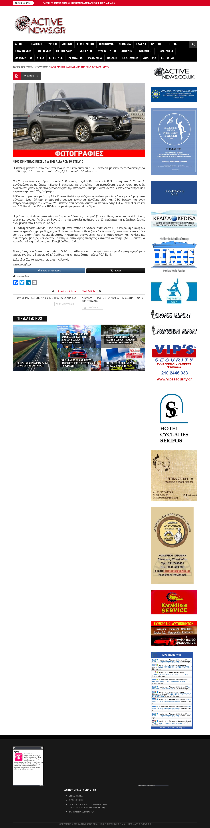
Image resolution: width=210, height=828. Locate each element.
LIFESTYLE (56, 58)
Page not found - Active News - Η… (171, 688)
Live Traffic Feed (172, 654)
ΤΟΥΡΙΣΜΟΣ (43, 51)
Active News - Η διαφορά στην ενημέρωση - (171, 661)
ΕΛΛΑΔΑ (141, 44)
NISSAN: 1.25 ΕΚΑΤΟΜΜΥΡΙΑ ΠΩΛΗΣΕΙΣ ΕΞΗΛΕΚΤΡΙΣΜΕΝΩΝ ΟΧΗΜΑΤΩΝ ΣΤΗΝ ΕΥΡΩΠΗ (120, 340)
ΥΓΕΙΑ (40, 58)
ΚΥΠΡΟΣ (156, 44)
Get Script (162, 728)
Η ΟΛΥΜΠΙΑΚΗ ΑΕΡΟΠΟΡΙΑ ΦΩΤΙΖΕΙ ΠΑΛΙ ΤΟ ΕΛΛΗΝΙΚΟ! (45, 297)
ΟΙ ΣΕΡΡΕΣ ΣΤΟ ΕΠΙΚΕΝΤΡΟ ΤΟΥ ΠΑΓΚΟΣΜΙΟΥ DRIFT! (121, 364)
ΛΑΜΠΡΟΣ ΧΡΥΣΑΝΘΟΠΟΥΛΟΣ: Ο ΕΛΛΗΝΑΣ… (171, 674)
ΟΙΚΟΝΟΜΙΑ (106, 44)
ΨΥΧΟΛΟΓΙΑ (75, 58)
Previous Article (67, 291)
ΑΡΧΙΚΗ (19, 44)
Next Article (88, 291)
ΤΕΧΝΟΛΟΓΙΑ (165, 51)
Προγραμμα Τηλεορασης (146, 785)
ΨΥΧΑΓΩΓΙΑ (95, 58)
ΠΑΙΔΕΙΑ (112, 58)
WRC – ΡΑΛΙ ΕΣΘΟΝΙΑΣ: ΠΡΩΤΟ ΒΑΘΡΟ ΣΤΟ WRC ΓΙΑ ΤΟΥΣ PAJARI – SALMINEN (78, 363)
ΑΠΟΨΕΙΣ (127, 51)
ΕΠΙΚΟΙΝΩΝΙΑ (76, 795)
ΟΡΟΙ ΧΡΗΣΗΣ (76, 800)
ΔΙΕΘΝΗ (67, 44)
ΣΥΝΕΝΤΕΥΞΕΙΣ (107, 51)
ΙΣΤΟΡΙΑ (172, 44)
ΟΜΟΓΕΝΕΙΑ (85, 51)
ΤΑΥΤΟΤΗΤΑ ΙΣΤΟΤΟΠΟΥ (82, 811)
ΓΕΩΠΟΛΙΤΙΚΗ (85, 44)
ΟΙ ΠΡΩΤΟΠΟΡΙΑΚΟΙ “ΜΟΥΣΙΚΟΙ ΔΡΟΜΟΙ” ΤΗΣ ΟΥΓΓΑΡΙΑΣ (32, 364)
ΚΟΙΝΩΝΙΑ (125, 44)
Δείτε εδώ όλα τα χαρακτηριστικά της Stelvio (41, 259)
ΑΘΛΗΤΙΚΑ (149, 58)
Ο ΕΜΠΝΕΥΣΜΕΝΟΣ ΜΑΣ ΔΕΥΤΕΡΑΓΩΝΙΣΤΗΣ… (170, 680)
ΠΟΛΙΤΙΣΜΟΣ (23, 51)
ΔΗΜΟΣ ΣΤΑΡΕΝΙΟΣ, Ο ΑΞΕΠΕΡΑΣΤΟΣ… (174, 667)
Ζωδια (41, 785)
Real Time (171, 728)
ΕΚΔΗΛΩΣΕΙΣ (130, 58)
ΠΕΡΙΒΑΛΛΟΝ (64, 51)
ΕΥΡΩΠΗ (52, 44)
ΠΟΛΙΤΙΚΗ (36, 44)
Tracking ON (180, 728)
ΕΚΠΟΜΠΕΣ (145, 51)
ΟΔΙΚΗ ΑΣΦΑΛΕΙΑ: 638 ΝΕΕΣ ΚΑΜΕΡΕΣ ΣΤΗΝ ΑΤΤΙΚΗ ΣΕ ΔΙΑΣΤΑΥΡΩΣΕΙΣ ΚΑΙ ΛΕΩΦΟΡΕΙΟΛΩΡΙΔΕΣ (75, 338)
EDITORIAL (167, 58)
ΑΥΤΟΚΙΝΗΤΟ (23, 58)
